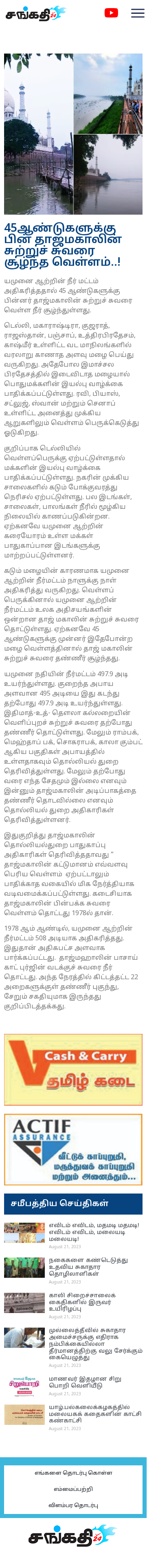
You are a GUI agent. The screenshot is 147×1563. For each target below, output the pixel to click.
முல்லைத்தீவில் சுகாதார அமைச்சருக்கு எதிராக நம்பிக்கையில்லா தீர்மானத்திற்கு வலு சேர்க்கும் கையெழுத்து (96, 1344)
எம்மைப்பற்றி (73, 1489)
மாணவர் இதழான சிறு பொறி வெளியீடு (85, 1383)
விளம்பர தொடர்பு (73, 1506)
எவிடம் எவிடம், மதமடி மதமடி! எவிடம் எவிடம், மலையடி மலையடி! (94, 1232)
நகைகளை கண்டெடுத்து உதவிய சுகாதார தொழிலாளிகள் (88, 1267)
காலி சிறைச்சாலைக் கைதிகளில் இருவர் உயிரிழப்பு (82, 1302)
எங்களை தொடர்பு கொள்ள (73, 1473)
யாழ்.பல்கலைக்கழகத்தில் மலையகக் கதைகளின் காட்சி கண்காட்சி (95, 1414)
